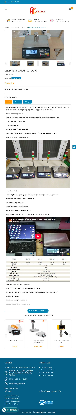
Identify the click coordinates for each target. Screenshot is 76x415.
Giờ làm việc (59, 19)
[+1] (16, 97)
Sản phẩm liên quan (38, 311)
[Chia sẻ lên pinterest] (14, 97)
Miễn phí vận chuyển (18, 19)
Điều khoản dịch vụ (12, 404)
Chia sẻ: (7, 97)
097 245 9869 (15, 2)
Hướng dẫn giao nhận (12, 398)
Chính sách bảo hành (47, 372)
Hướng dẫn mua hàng (12, 396)
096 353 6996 (13, 379)
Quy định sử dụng (46, 367)
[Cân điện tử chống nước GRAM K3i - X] (38, 329)
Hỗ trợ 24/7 (36, 19)
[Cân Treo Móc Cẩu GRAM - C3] (61, 329)
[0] (70, 9)
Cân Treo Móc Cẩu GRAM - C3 (61, 342)
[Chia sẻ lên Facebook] (11, 97)
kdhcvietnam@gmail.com (17, 383)
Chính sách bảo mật (47, 375)
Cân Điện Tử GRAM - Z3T (15, 340)
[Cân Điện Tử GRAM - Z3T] (15, 329)
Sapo (54, 412)
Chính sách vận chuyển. (48, 370)
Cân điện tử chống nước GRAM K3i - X (38, 342)
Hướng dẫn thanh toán (13, 401)
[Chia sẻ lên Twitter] (13, 97)
